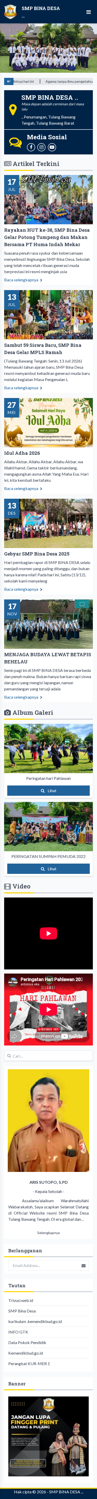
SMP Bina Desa (22, 1310)
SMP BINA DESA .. (66, 1491)
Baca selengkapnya (21, 279)
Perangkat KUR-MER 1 (29, 1363)
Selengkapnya (48, 1232)
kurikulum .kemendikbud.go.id (35, 1321)
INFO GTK (18, 1331)
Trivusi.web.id (20, 1300)
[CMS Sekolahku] (48, 1436)
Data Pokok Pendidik (27, 1342)
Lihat (51, 790)
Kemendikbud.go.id (25, 1352)
